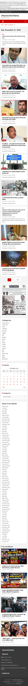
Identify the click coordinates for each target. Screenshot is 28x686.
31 (20, 384)
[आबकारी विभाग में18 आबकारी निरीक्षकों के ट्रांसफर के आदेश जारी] (14, 162)
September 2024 (6, 444)
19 (3, 381)
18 (24, 379)
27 (7, 384)
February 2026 (5, 415)
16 (17, 379)
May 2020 (4, 538)
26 (3, 384)
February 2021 (5, 521)
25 (24, 381)
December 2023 (6, 460)
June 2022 (4, 493)
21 (10, 381)
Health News (5, 324)
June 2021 (4, 514)
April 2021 (4, 518)
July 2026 (4, 408)
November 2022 (6, 484)
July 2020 (4, 534)
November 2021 (6, 505)
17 (20, 379)
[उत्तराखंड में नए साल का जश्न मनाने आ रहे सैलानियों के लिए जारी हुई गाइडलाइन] (14, 259)
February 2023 (5, 478)
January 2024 (5, 458)
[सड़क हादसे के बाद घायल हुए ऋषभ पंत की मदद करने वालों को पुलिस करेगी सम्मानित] (14, 108)
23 (17, 381)
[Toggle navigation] (3, 21)
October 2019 (5, 541)
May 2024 (4, 451)
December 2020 (6, 525)
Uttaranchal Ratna (10, 15)
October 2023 (5, 464)
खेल (3, 335)
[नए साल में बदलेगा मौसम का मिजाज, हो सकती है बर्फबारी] (14, 188)
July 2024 (4, 448)
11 (24, 376)
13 (7, 379)
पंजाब (3, 341)
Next (18, 279)
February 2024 (5, 457)
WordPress (18, 683)
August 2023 (5, 467)
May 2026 (4, 411)
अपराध (3, 326)
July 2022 (4, 491)
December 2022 (6, 482)
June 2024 (4, 449)
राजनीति (3, 344)
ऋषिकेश (3, 333)
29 (14, 384)
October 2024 (5, 442)
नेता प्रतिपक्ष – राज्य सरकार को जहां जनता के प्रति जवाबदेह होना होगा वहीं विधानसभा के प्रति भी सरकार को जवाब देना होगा (14, 145)
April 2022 (4, 496)
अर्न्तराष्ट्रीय (4, 328)
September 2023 (6, 466)
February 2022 (5, 500)
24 (20, 381)
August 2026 (5, 406)
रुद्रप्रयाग (4, 348)
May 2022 (4, 494)
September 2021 (6, 509)
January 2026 (5, 417)
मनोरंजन (4, 343)
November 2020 (6, 527)
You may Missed (7, 547)
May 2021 (4, 516)
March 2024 (5, 455)
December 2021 (6, 503)
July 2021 (4, 512)
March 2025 (5, 433)
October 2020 (5, 529)
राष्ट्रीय (3, 346)
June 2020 (4, 536)
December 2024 (6, 439)
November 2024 (6, 440)
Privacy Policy (7, 681)
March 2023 (5, 476)
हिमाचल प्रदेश (5, 359)
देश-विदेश (4, 337)
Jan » (24, 387)
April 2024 (4, 453)
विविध (3, 34)
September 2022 (6, 487)
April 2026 (4, 413)
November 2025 (6, 420)
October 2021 (5, 507)
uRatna (13, 39)
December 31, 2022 (6, 39)
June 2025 (4, 428)
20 (7, 381)
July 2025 (4, 426)
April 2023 (4, 475)
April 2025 (4, 431)
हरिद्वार (3, 355)
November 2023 (6, 462)
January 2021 (5, 523)
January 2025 (5, 437)
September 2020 (6, 530)
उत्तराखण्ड (4, 61)
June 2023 (4, 471)
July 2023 (4, 469)
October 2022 (5, 485)
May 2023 (4, 473)
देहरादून (3, 339)
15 (14, 379)
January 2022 (5, 502)
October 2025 (5, 422)
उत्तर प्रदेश (4, 330)
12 (3, 379)
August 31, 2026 (6, 569)
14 (10, 379)
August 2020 (5, 532)
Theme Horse (20, 681)
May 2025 (4, 429)
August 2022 (5, 489)
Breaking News (5, 323)
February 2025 (5, 435)
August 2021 (5, 511)
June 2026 (4, 410)
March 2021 (5, 520)
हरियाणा (3, 357)
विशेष (3, 352)
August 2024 (5, 446)
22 (14, 381)
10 (20, 376)
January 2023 (5, 480)
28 (10, 384)
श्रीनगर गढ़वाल (5, 353)
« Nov (3, 387)
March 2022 (5, 498)
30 (17, 384)
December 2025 (6, 419)
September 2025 (6, 424)
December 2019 (6, 540)
